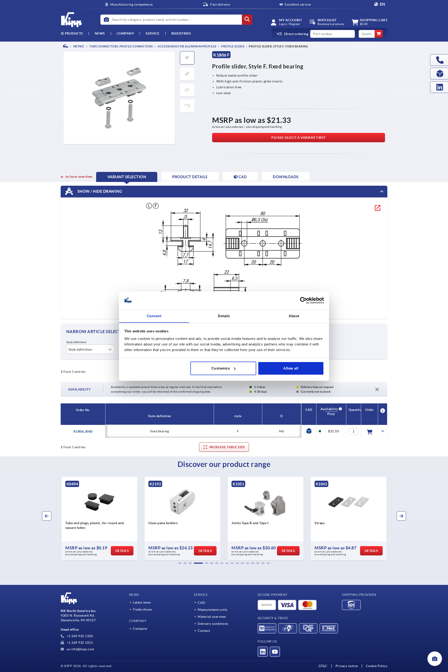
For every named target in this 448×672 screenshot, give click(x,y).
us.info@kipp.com (80, 649)
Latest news (142, 602)
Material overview (212, 617)
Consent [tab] (154, 316)
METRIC (78, 46)
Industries (181, 33)
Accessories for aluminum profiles (186, 46)
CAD (201, 602)
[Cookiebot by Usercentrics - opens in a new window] (303, 300)
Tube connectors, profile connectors (121, 46)
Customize (220, 368)
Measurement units (213, 610)
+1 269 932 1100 (79, 636)
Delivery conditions (213, 624)
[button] (180, 563)
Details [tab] (224, 316)
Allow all (290, 368)
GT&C (323, 666)
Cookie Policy (377, 666)
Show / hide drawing (99, 191)
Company (125, 33)
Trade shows (142, 609)
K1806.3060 (83, 431)
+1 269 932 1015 (79, 642)
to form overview (79, 176)
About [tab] (294, 316)
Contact (204, 631)
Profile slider (233, 46)
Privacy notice (347, 666)
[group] (91, 518)
